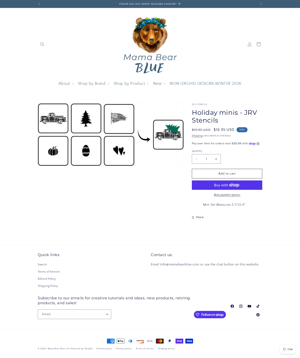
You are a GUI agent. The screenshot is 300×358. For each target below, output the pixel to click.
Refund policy (104, 348)
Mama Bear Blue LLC (59, 348)
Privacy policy (124, 348)
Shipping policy (166, 348)
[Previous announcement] (39, 4)
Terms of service (145, 348)
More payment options (227, 194)
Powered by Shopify (81, 348)
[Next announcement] (260, 4)
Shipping (197, 135)
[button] (42, 44)
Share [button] (200, 217)
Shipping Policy (48, 286)
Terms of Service (49, 271)
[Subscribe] (106, 314)
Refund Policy (47, 279)
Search (42, 264)
